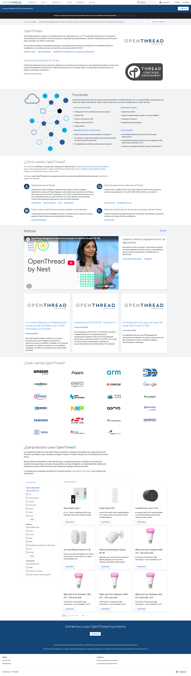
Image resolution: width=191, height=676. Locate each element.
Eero (30, 549)
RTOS (59, 203)
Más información (44, 52)
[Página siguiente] (86, 615)
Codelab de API (109, 203)
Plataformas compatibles (132, 259)
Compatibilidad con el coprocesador (86, 130)
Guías (43, 2)
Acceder (186, 2)
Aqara (31, 538)
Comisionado (68, 203)
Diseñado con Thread (36, 571)
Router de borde (127, 130)
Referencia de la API (124, 203)
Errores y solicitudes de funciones (107, 660)
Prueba (69, 2)
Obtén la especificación (32, 74)
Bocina (31, 516)
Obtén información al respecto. (127, 15)
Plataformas (32, 2)
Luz (30, 494)
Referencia (55, 2)
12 (83, 615)
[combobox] (146, 2)
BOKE (30, 541)
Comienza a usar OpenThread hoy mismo (95, 627)
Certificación (80, 2)
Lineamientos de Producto (82, 471)
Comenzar (183, 8)
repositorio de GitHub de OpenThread (91, 167)
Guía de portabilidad (38, 220)
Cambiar (31, 501)
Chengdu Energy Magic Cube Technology (42, 545)
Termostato (32, 505)
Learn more (69, 522)
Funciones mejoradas (129, 107)
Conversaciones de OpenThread (107, 663)
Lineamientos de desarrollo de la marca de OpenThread (73, 52)
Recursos (92, 2)
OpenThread (6, 660)
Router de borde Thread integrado (40, 574)
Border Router (6, 663)
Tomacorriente (33, 498)
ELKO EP (31, 552)
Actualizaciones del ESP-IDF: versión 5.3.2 (95, 322)
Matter (31, 567)
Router (31, 512)
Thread (81, 36)
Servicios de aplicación (82, 107)
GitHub (176, 2)
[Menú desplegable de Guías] (47, 2)
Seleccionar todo (32, 491)
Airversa (31, 534)
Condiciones (6, 672)
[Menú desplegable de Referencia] (62, 2)
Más (31, 519)
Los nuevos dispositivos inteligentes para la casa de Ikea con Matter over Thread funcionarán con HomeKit (46, 325)
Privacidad (15, 672)
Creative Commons (140, 649)
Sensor (31, 508)
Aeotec (31, 531)
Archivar (163, 231)
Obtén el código (30, 52)
